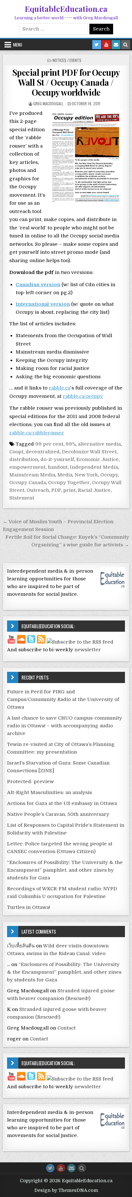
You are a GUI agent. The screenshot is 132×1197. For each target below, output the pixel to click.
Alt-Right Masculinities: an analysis (49, 792)
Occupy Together (69, 482)
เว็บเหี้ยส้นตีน (21, 946)
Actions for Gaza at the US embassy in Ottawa (62, 803)
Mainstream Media (32, 475)
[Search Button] (82, 1168)
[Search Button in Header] (125, 44)
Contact (66, 1028)
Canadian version (38, 284)
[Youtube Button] (61, 1168)
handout (58, 467)
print (69, 490)
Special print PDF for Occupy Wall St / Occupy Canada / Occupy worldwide (66, 82)
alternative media (99, 444)
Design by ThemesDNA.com (66, 1190)
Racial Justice (94, 490)
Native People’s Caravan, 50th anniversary (58, 814)
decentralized (43, 452)
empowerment (27, 467)
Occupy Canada (27, 482)
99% (71, 444)
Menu (17, 44)
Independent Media (94, 467)
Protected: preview (30, 781)
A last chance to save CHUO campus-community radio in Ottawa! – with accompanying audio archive (64, 725)
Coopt (16, 452)
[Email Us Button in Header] (115, 44)
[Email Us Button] (71, 1168)
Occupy (109, 475)
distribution (23, 459)
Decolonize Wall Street (89, 452)
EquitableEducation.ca (66, 9)
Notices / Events (67, 60)
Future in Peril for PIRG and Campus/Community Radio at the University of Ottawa (63, 699)
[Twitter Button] (50, 1168)
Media (64, 475)
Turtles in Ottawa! (28, 907)
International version (43, 304)
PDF (56, 490)
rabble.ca (59, 388)
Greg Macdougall (48, 103)
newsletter (87, 650)
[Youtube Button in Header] (106, 44)
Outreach (38, 490)
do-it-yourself (57, 459)
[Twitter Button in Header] (96, 44)
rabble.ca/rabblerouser (36, 433)
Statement (21, 498)
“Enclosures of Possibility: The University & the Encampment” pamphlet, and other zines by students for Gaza (65, 870)
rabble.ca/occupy (83, 396)
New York (86, 475)
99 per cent (49, 444)
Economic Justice (97, 459)
